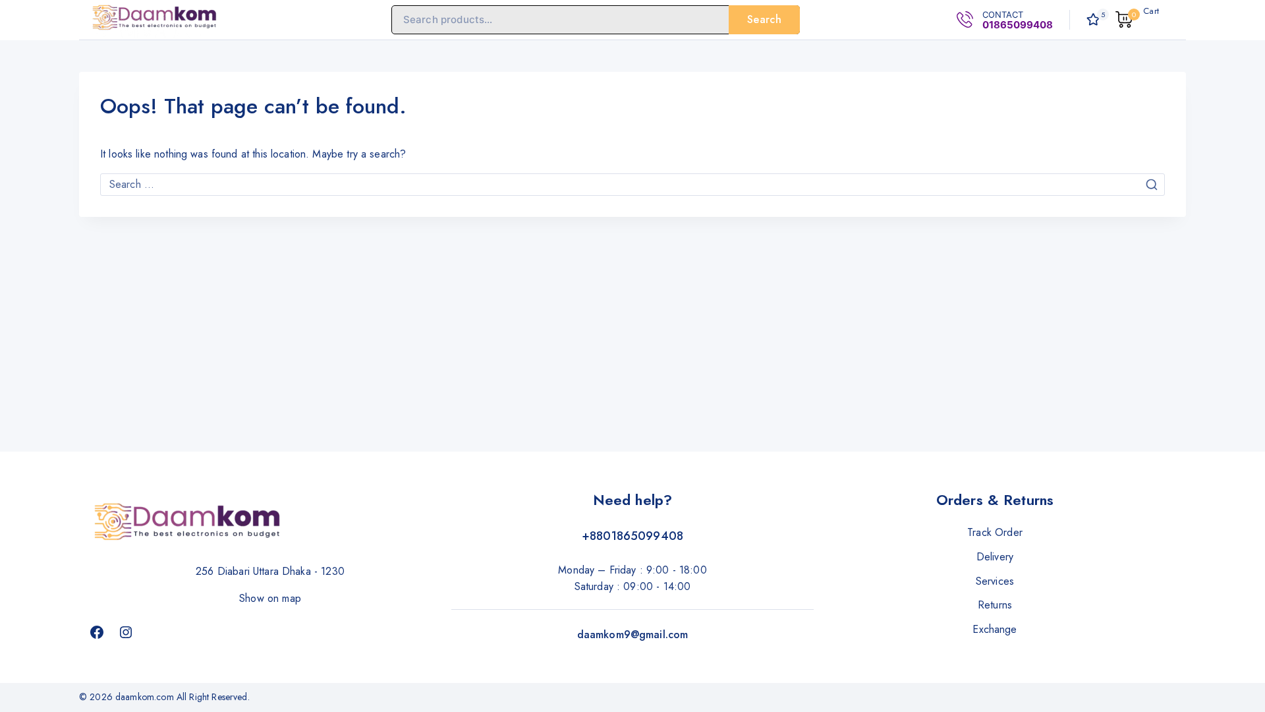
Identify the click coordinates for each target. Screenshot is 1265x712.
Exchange (994, 629)
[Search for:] (632, 184)
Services (995, 581)
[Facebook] (97, 632)
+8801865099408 (632, 536)
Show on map (270, 598)
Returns (995, 604)
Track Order (995, 532)
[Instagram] (126, 632)
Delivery (994, 556)
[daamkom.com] (155, 19)
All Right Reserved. (214, 696)
